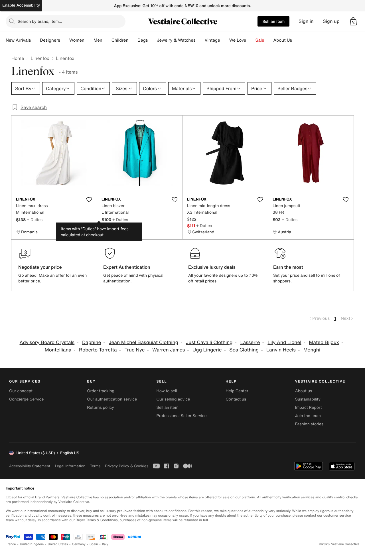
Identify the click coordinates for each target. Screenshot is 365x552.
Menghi (312, 349)
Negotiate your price (40, 267)
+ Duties (34, 220)
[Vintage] (224, 40)
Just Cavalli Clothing (209, 342)
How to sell (166, 391)
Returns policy (100, 408)
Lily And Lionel (284, 342)
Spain (94, 544)
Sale (260, 40)
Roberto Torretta (98, 349)
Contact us (236, 399)
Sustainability (308, 399)
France (11, 544)
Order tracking (100, 391)
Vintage (212, 40)
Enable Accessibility (21, 5)
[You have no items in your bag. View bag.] (353, 21)
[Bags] (152, 40)
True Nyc (134, 349)
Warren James (168, 349)
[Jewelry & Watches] (200, 40)
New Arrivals (18, 40)
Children (120, 40)
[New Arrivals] (35, 40)
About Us (282, 40)
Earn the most (288, 267)
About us (303, 391)
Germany (79, 544)
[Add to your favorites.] (89, 199)
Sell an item (273, 21)
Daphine (91, 342)
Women (76, 40)
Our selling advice (173, 399)
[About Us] (296, 40)
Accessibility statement (29, 466)
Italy (105, 544)
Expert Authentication (126, 267)
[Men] (107, 40)
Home (17, 58)
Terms (95, 466)
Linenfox (40, 58)
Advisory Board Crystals (47, 342)
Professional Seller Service (181, 416)
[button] (353, 21)
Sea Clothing (244, 349)
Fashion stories (309, 424)
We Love (237, 40)
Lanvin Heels (281, 349)
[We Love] (251, 40)
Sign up (331, 21)
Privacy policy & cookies (126, 466)
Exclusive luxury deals (212, 267)
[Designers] (64, 40)
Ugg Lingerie (207, 349)
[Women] (89, 40)
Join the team (308, 416)
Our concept (21, 391)
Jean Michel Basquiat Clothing (143, 342)
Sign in (306, 21)
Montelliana (58, 349)
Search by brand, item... (40, 21)
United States (58, 544)
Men (98, 40)
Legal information (70, 466)
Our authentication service (112, 399)
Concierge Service (26, 399)
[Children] (133, 40)
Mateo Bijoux (324, 342)
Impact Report (308, 408)
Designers (50, 40)
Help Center (237, 391)
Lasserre (250, 342)
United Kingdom (32, 544)
